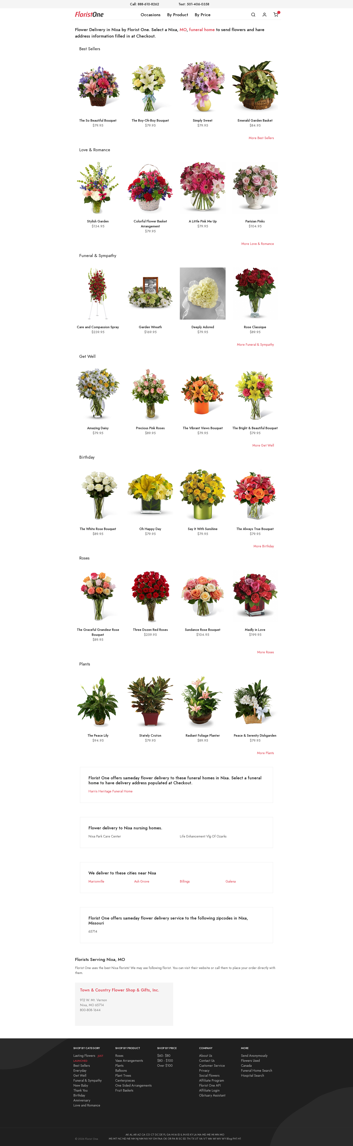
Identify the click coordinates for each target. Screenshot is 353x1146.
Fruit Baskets (124, 1090)
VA (201, 1138)
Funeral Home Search (256, 1070)
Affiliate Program (211, 1080)
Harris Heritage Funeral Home (110, 791)
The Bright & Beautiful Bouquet (255, 428)
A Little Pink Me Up (203, 221)
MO (183, 30)
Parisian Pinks (255, 221)
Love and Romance (86, 1105)
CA (143, 1134)
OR (169, 1138)
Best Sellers (81, 1065)
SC (180, 1138)
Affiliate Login (209, 1090)
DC (157, 1134)
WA (210, 1138)
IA (175, 1134)
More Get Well (263, 445)
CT (152, 1134)
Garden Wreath (150, 327)
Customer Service (212, 1065)
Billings (185, 881)
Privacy (204, 1070)
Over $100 (165, 1065)
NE (129, 1138)
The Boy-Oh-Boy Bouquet (150, 120)
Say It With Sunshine (202, 529)
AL (131, 1134)
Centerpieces (125, 1080)
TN (188, 1138)
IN (184, 1134)
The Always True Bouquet (255, 529)
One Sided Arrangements (133, 1085)
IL (181, 1134)
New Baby (80, 1085)
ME (209, 1134)
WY (224, 1138)
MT (115, 1138)
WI (214, 1138)
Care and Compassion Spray (98, 327)
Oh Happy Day (150, 529)
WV (219, 1138)
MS (111, 1138)
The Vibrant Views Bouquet (203, 428)
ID (179, 1134)
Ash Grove (141, 881)
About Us (205, 1055)
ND (124, 1138)
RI (177, 1138)
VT (205, 1138)
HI (172, 1134)
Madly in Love (255, 629)
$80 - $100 (165, 1060)
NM (141, 1138)
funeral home (202, 30)
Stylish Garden (98, 221)
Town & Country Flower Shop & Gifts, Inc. (119, 990)
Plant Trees (123, 1075)
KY (191, 1134)
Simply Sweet (203, 120)
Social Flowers (209, 1075)
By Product (177, 15)
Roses (119, 1055)
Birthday (79, 1095)
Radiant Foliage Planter (203, 735)
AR (135, 1134)
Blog (229, 1138)
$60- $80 (163, 1055)
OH (155, 1138)
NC (120, 1138)
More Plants (265, 753)
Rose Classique (255, 327)
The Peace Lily (98, 735)
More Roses (265, 652)
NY (150, 1138)
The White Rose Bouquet (98, 529)
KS (187, 1134)
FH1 (235, 1138)
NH (133, 1138)
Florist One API (210, 1085)
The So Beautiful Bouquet (98, 120)
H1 (239, 1138)
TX (192, 1138)
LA (195, 1134)
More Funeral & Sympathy (255, 344)
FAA (160, 1138)
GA (169, 1134)
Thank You (80, 1090)
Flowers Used (250, 1060)
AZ (139, 1134)
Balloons (121, 1070)
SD (184, 1138)
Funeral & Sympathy (87, 1080)
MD (204, 1134)
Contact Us (207, 1060)
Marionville (96, 881)
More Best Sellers (261, 138)
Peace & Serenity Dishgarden (255, 735)
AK (127, 1134)
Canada (246, 1065)
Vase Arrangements (129, 1060)
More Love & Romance (257, 243)
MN (217, 1134)
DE (161, 1134)
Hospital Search (252, 1075)
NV (146, 1138)
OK (165, 1138)
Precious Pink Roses (150, 428)
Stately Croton (150, 735)
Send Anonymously (254, 1055)
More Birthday (264, 546)
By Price (203, 15)
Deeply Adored (203, 327)
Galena (231, 881)
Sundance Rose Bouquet (202, 629)
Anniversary (81, 1100)
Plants (119, 1065)
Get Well (79, 1075)
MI (212, 1134)
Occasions (151, 15)
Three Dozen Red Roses (150, 629)
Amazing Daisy (98, 428)
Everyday (79, 1070)
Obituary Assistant (212, 1095)
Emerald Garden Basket (255, 120)
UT (196, 1138)
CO (148, 1134)
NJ (137, 1138)
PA (173, 1138)
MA (199, 1134)
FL (164, 1134)
